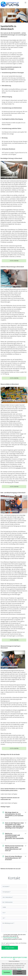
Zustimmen (7, 972)
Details (19, 969)
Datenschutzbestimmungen (10, 937)
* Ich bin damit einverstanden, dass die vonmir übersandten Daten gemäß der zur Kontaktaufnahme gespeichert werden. (14, 937)
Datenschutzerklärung (14, 961)
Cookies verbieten (19, 972)
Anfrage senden (9, 948)
